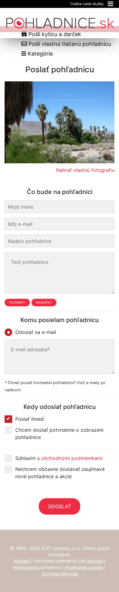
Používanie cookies (84, 567)
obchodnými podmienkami (72, 458)
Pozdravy (17, 302)
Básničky (44, 302)
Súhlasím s (59, 458)
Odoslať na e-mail (35, 332)
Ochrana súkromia (59, 573)
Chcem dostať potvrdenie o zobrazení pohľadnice (59, 433)
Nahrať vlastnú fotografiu (85, 170)
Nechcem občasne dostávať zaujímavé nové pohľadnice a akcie (60, 472)
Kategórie (39, 53)
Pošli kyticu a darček (54, 34)
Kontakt (21, 560)
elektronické (25, 567)
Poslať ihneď (29, 419)
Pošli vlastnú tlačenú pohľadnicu (69, 44)
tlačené (94, 560)
